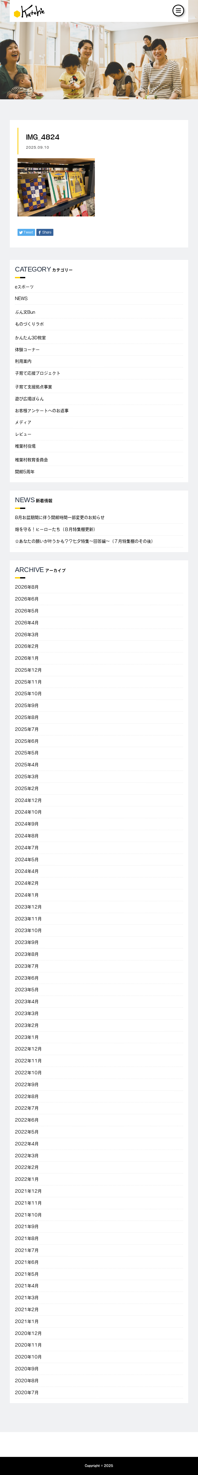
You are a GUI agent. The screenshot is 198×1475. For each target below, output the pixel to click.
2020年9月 (27, 1369)
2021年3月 (27, 1298)
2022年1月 (27, 1179)
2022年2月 (27, 1167)
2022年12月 (28, 1049)
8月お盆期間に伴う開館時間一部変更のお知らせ (60, 517)
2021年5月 (27, 1274)
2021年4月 (27, 1286)
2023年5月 (27, 990)
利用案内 (23, 361)
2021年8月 (27, 1238)
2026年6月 (27, 599)
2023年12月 (28, 907)
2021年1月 (27, 1321)
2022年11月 (28, 1061)
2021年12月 (28, 1191)
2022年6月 (27, 1120)
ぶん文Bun (25, 312)
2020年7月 (27, 1392)
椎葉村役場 (25, 446)
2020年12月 (28, 1333)
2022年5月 (27, 1132)
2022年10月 (28, 1073)
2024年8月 (27, 836)
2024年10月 (28, 812)
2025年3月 (27, 776)
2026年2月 (27, 646)
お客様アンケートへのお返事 (42, 411)
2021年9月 (27, 1226)
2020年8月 (27, 1381)
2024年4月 (27, 871)
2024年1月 (27, 895)
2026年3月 (27, 635)
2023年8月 (27, 954)
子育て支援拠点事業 (33, 387)
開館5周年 (25, 472)
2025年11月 (28, 682)
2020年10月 (28, 1357)
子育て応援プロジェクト (37, 373)
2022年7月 (27, 1108)
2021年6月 (27, 1262)
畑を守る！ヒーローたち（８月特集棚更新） (56, 529)
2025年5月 (27, 753)
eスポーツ (24, 287)
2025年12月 (28, 670)
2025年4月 (27, 765)
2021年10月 (28, 1215)
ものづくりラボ (29, 324)
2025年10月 (28, 693)
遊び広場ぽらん (29, 399)
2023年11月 (28, 919)
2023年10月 (28, 930)
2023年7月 (27, 966)
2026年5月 (27, 611)
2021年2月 (27, 1309)
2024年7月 (27, 848)
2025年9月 (27, 705)
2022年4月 (27, 1144)
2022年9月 (27, 1084)
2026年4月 (27, 623)
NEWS (21, 298)
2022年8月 (27, 1096)
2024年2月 (27, 883)
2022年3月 (27, 1156)
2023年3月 (27, 1013)
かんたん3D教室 (30, 338)
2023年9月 (27, 942)
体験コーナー (27, 350)
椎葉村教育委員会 (31, 460)
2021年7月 (27, 1250)
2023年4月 (27, 1001)
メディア (23, 422)
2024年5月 (27, 859)
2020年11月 (28, 1345)
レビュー (23, 434)
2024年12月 (28, 800)
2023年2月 (27, 1025)
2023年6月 (27, 978)
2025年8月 (27, 717)
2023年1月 (27, 1037)
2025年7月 (27, 729)
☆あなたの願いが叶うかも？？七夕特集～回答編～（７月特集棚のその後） (85, 541)
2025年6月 (27, 741)
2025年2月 (27, 788)
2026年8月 (27, 587)
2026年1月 (27, 658)
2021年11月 (28, 1203)
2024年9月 (27, 824)
